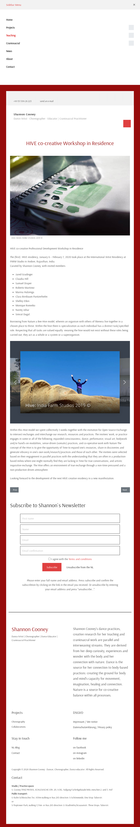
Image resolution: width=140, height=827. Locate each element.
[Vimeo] (127, 97)
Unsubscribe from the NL (80, 567)
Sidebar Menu (13, 4)
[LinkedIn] (119, 97)
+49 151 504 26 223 (22, 101)
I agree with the (71, 559)
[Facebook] (103, 97)
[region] (70, 382)
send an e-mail (46, 101)
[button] (134, 5)
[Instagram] (111, 97)
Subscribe (52, 567)
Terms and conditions (80, 559)
